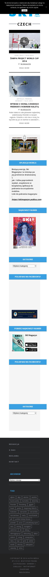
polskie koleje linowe (23, 519)
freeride (13, 504)
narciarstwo (14, 515)
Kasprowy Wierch (30, 508)
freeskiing (22, 504)
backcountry (14, 501)
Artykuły (20, 99)
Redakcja (14, 444)
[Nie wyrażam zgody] (46, 7)
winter (31, 541)
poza (20, 523)
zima (20, 548)
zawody (13, 548)
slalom (12, 537)
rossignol (27, 526)
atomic (26, 497)
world (12, 544)
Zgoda (24, 10)
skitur (36, 533)
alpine (12, 497)
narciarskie (34, 512)
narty (24, 515)
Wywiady (19, 101)
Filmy (17, 55)
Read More (24, 68)
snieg (20, 537)
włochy (20, 544)
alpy (19, 497)
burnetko (25, 501)
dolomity (35, 501)
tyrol (24, 541)
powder (13, 523)
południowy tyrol (31, 523)
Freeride (28, 99)
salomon (13, 530)
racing (18, 526)
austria (34, 497)
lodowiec (13, 512)
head (12, 508)
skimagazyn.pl (15, 533)
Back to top (24, 572)
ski (21, 530)
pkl (11, 519)
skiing (27, 530)
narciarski (23, 512)
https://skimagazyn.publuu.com (26, 199)
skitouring (27, 533)
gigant (31, 504)
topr (18, 541)
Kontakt (14, 462)
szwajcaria (29, 537)
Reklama (14, 456)
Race (21, 55)
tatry (12, 541)
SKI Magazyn (26, 64)
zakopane (29, 544)
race (11, 526)
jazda (19, 508)
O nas (12, 450)
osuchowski (33, 515)
